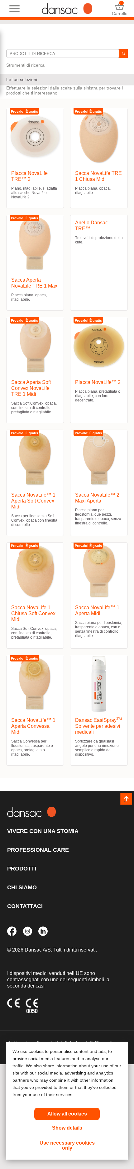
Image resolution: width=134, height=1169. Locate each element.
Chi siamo (22, 887)
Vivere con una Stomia (43, 831)
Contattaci (25, 906)
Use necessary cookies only (67, 1145)
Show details (67, 1128)
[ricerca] (123, 53)
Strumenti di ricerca (25, 65)
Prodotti (21, 868)
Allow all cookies (67, 1113)
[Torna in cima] (126, 799)
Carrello (119, 9)
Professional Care (38, 850)
